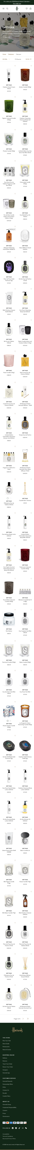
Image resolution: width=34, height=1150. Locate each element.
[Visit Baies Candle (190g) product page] (25, 641)
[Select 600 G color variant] (10, 721)
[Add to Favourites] (15, 66)
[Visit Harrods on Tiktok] (19, 1128)
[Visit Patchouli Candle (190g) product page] (9, 641)
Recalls (5, 1093)
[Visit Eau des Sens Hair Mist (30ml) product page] (9, 671)
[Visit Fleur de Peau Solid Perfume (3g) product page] (9, 258)
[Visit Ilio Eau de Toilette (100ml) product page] (9, 320)
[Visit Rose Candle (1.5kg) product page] (9, 351)
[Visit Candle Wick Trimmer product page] (25, 479)
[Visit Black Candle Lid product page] (25, 829)
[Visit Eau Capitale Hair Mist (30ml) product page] (25, 610)
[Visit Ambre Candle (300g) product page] (25, 66)
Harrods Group (7, 1104)
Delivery (5, 1058)
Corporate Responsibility (9, 1107)
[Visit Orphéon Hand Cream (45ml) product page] (9, 66)
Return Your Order (8, 1067)
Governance (6, 1116)
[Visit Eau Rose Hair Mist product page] (25, 671)
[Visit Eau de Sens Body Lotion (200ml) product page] (9, 513)
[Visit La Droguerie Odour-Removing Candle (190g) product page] (25, 702)
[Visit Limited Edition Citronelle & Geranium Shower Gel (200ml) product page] (9, 414)
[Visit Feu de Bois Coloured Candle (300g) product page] (9, 579)
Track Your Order (7, 1064)
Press (4, 1113)
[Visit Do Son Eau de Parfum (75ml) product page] (25, 258)
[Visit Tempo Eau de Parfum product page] (25, 414)
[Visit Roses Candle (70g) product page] (25, 860)
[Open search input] (7, 8)
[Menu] (3, 8)
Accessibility (6, 1134)
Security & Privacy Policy (9, 1138)
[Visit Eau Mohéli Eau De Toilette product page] (25, 194)
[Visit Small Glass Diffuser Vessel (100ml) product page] (25, 954)
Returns (5, 1061)
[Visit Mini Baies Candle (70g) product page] (9, 892)
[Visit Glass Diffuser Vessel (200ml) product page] (25, 226)
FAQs (4, 1087)
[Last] (28, 1018)
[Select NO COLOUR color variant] (8, 498)
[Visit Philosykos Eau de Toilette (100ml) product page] (9, 479)
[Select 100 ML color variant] (10, 498)
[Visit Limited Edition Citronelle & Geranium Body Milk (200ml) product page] (25, 513)
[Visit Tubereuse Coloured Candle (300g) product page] (25, 546)
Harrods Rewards (7, 1081)
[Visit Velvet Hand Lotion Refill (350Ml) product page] (9, 829)
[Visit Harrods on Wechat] (26, 1128)
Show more (7, 37)
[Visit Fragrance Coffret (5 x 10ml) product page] (9, 446)
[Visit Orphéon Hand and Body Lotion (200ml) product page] (25, 767)
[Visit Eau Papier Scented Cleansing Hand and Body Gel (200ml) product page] (9, 546)
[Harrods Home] (17, 8)
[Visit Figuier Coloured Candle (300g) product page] (9, 97)
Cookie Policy (6, 1096)
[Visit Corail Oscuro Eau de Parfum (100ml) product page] (9, 382)
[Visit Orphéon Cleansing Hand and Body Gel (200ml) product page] (25, 97)
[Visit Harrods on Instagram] (16, 1128)
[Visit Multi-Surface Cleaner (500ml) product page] (25, 892)
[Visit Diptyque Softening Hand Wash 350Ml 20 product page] (9, 226)
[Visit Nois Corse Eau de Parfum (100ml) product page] (25, 351)
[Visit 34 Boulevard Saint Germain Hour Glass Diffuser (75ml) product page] (25, 446)
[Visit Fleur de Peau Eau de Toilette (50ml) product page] (25, 923)
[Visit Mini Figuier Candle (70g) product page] (9, 860)
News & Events (7, 1049)
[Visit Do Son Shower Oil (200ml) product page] (25, 798)
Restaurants (6, 1046)
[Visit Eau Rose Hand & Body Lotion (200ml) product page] (9, 767)
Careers (5, 1110)
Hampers (5, 1070)
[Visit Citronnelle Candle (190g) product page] (25, 161)
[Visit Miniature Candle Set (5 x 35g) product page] (25, 579)
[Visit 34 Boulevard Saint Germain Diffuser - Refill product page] (25, 382)
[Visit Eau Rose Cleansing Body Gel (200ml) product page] (25, 289)
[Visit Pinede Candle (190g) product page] (9, 130)
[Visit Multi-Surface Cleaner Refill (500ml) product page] (9, 289)
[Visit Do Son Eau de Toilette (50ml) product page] (9, 985)
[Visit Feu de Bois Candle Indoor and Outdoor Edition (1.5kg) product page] (9, 194)
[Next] (23, 1018)
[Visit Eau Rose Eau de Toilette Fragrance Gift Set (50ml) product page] (9, 161)
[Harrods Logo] (17, 1029)
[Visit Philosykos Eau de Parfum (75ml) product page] (9, 954)
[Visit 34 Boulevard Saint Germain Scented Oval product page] (25, 985)
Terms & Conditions (8, 1136)
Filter (27, 59)
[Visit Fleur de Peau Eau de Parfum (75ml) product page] (9, 923)
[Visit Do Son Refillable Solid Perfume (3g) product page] (9, 736)
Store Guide (6, 1043)
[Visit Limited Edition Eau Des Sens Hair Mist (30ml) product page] (25, 130)
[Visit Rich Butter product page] (9, 610)
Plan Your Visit (7, 1040)
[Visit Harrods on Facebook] (13, 1128)
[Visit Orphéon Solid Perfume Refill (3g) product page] (25, 736)
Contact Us (6, 1090)
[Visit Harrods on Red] (22, 1128)
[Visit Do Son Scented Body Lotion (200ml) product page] (9, 798)
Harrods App (6, 1073)
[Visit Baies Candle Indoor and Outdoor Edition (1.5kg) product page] (25, 320)
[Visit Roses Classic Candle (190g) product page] (9, 702)
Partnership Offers (8, 1084)
